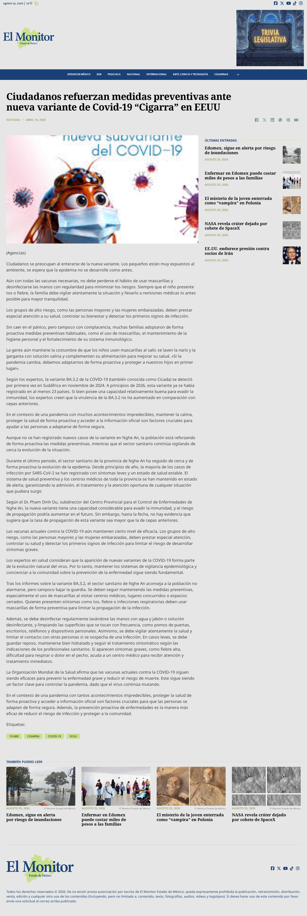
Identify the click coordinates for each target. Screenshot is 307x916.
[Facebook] (256, 120)
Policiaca (114, 74)
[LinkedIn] (272, 120)
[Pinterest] (288, 120)
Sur (99, 74)
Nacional (133, 74)
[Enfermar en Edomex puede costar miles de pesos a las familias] (292, 180)
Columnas (221, 74)
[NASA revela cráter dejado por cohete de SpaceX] (292, 230)
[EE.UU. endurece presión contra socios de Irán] (292, 255)
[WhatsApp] (280, 120)
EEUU (73, 736)
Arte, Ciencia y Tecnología (190, 74)
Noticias (13, 120)
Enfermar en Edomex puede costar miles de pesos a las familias (240, 176)
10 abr (14, 736)
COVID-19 (54, 736)
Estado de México (78, 74)
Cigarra (33, 736)
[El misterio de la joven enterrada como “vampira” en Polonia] (292, 205)
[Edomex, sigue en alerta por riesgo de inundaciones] (292, 155)
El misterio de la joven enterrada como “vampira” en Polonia (238, 201)
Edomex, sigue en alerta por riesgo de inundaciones (240, 150)
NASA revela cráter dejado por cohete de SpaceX (236, 226)
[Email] (296, 120)
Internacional (156, 74)
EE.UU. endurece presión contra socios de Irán (237, 251)
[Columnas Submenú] (238, 74)
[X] (264, 120)
